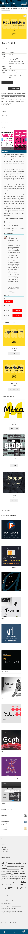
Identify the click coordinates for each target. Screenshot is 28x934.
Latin (14, 878)
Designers (3, 871)
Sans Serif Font (18, 882)
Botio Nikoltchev (12, 99)
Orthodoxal (8, 882)
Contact (12, 900)
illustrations (23, 876)
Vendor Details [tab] (4, 123)
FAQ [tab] (2, 119)
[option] (14, 140)
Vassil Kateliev (8, 889)
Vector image (15, 889)
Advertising (6, 99)
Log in (2, 845)
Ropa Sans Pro (16, 290)
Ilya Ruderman (4, 878)
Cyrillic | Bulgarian (9, 93)
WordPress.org (4, 851)
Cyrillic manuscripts (11, 869)
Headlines (19, 876)
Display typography (17, 871)
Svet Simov (14, 884)
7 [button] (15, 148)
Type (17, 884)
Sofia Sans (17, 287)
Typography (8, 103)
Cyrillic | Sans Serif (5, 95)
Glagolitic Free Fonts (16, 906)
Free (12, 874)
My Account (4, 932)
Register (3, 844)
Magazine (18, 878)
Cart (21, 931)
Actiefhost (9, 929)
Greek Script (12, 96)
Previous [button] (2, 139)
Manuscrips (22, 878)
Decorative (17, 869)
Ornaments (3, 882)
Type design (21, 101)
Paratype (13, 882)
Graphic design (11, 101)
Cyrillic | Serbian (16, 8)
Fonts (6, 101)
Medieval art (4, 879)
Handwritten (14, 876)
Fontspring (17, 315)
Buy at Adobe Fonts (7, 83)
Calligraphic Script (11, 866)
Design (2, 101)
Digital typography (9, 871)
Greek (9, 876)
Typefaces (3, 103)
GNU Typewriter (12, 908)
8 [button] (16, 148)
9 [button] (17, 148)
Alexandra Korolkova (15, 863)
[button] (25, 16)
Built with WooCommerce (16, 922)
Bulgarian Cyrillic (19, 99)
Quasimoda (10, 291)
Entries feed (4, 847)
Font (23, 871)
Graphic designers (4, 876)
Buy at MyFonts (14, 428)
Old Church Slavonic (20, 879)
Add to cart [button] (14, 465)
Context (22, 866)
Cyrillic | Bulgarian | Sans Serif (20, 93)
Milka (9, 288)
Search (14, 932)
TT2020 (8, 903)
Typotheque (3, 889)
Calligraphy (17, 866)
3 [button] (12, 148)
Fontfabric (3, 874)
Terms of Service (5, 922)
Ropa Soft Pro (10, 290)
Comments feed (5, 849)
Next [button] (26, 139)
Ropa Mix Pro (16, 288)
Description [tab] (4, 111)
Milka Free (12, 288)
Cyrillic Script (9, 8)
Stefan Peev (7, 104)
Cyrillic (24, 99)
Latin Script (17, 96)
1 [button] (10, 148)
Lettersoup (16, 101)
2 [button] (11, 148)
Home (4, 8)
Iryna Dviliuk (10, 878)
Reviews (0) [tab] (4, 115)
